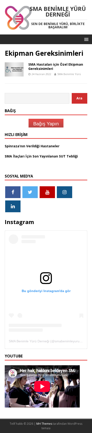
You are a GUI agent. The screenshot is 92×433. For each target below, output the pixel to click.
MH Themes (44, 424)
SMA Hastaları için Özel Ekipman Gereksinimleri (55, 66)
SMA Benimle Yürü (69, 74)
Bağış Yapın (46, 123)
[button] (85, 39)
